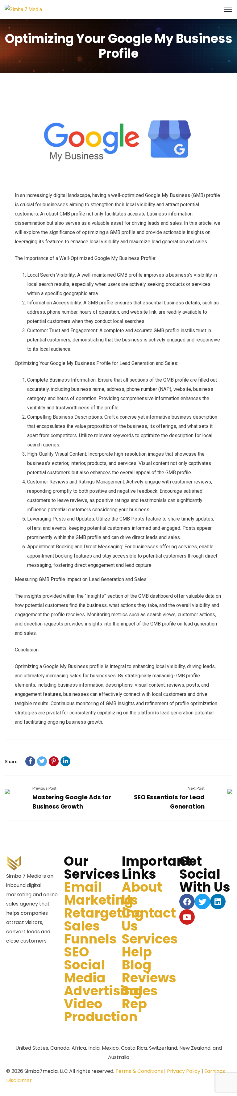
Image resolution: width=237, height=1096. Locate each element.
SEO (76, 952)
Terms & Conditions (139, 1071)
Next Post (196, 788)
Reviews (149, 978)
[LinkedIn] (65, 761)
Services (150, 939)
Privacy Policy (183, 1071)
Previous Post (44, 788)
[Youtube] (187, 917)
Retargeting (104, 913)
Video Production (101, 1010)
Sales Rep (140, 997)
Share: (12, 761)
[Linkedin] (218, 901)
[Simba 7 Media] (23, 9)
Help (137, 952)
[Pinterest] (54, 761)
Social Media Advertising (103, 978)
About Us (142, 893)
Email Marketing (98, 893)
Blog (137, 965)
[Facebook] (30, 761)
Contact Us (149, 919)
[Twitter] (42, 761)
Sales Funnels (90, 932)
